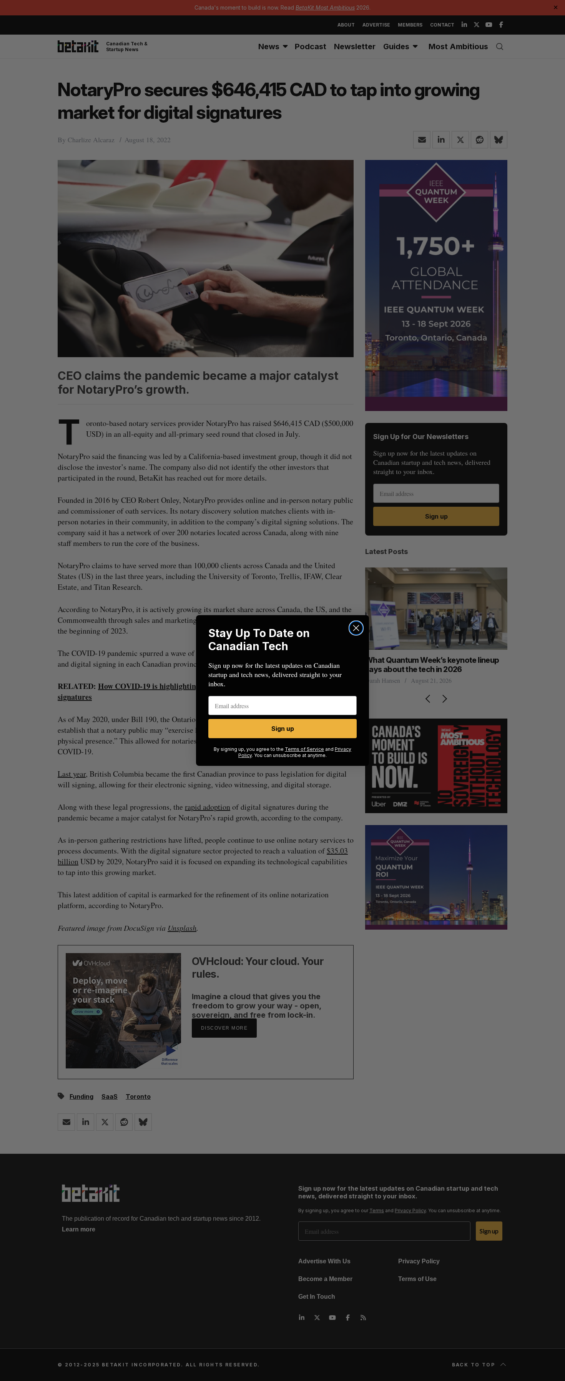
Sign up (282, 728)
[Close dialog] (356, 628)
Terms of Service (304, 749)
